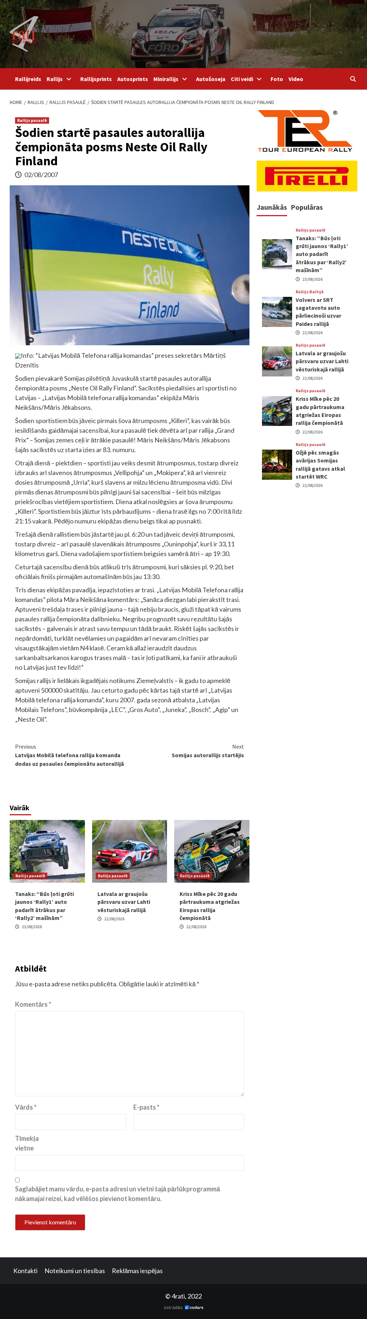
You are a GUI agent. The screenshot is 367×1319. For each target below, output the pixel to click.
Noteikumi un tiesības (74, 1271)
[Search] (352, 79)
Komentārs (33, 1004)
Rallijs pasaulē (32, 120)
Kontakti (25, 1271)
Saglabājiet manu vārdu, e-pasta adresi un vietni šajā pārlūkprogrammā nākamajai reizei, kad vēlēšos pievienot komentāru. (117, 1193)
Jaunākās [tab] (272, 207)
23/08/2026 (32, 926)
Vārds (26, 1107)
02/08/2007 (41, 175)
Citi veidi (242, 78)
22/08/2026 (114, 918)
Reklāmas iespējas (137, 1271)
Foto (277, 78)
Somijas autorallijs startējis (208, 751)
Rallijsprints (96, 78)
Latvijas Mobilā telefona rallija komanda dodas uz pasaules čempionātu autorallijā (69, 755)
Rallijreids (28, 78)
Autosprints (132, 78)
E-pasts (146, 1107)
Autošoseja (210, 78)
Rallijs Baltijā (310, 292)
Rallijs (55, 78)
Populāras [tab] (307, 207)
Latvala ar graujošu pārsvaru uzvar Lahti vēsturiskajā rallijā (123, 902)
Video (296, 78)
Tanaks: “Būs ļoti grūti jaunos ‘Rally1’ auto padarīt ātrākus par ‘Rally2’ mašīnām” (322, 254)
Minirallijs (165, 78)
